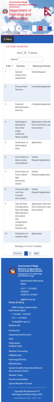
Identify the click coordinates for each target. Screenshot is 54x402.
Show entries (27, 53)
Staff (11, 339)
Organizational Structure (20, 335)
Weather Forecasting (18, 351)
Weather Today (16, 375)
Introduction (14, 330)
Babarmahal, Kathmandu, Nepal (32, 282)
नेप (45, 28)
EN (40, 28)
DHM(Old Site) (15, 355)
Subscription (14, 343)
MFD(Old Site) (15, 364)
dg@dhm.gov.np (28, 299)
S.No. (8, 66)
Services (20, 66)
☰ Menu (8, 39)
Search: (14, 59)
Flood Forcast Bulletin (18, 379)
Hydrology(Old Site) (17, 359)
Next (36, 253)
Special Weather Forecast (20, 383)
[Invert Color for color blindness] (19, 28)
